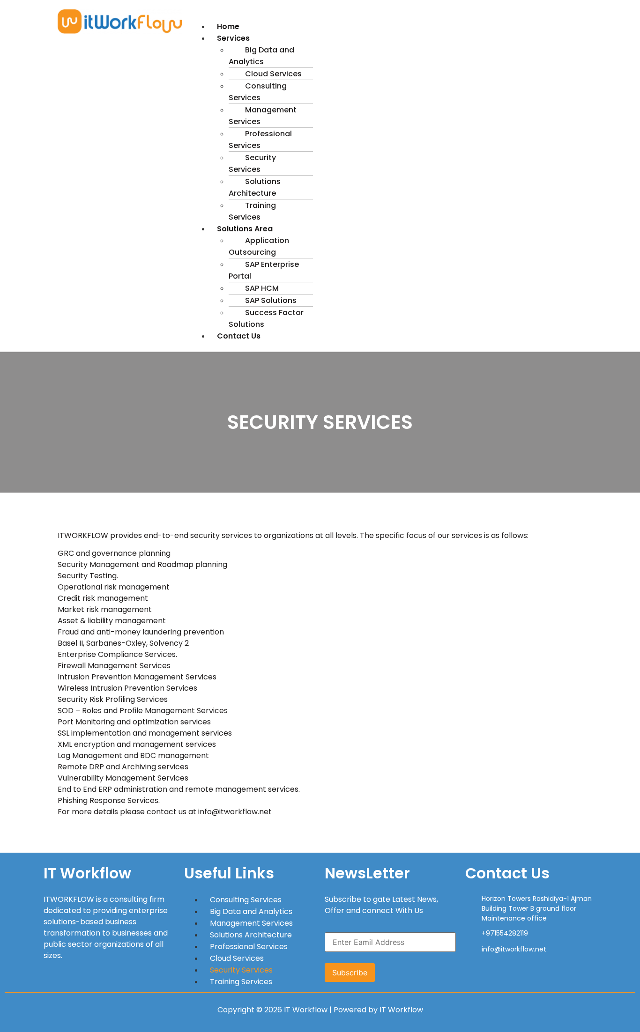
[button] (385, 15)
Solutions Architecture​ (255, 187)
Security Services (252, 163)
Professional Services (260, 139)
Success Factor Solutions (266, 318)
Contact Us (238, 336)
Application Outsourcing (259, 246)
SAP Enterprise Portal (264, 270)
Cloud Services (237, 958)
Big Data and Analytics (261, 55)
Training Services (252, 211)
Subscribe (349, 972)
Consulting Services (258, 92)
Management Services (263, 115)
